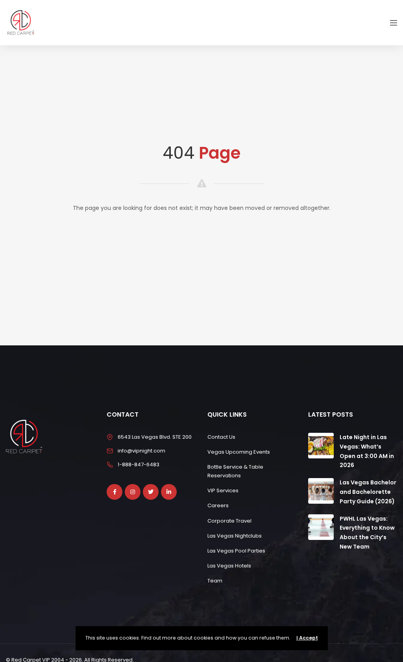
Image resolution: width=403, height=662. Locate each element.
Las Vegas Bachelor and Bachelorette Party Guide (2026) (368, 491)
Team (214, 580)
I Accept (307, 637)
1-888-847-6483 (138, 464)
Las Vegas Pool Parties (236, 550)
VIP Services (222, 490)
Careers (218, 505)
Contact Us (221, 437)
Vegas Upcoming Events (238, 452)
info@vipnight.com (141, 450)
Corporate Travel (229, 521)
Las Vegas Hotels (229, 565)
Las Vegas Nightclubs (234, 536)
